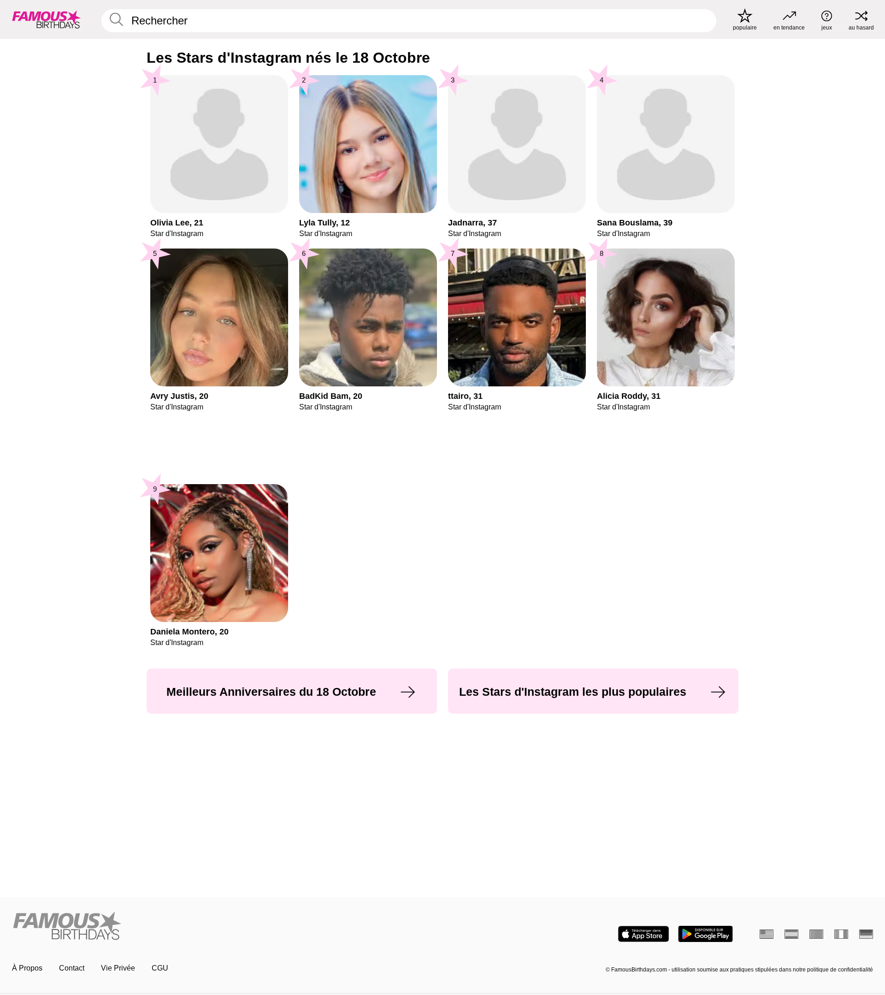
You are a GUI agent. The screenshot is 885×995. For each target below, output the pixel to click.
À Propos (27, 968)
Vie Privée (118, 968)
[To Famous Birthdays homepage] (46, 19)
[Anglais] (766, 934)
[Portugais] (816, 934)
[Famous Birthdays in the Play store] (705, 934)
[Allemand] (866, 934)
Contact (71, 968)
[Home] (224, 926)
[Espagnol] (791, 934)
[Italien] (841, 934)
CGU (160, 968)
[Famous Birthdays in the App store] (643, 934)
